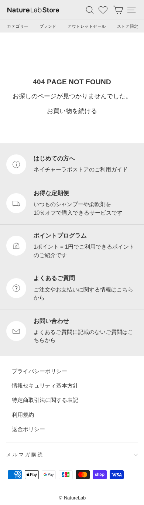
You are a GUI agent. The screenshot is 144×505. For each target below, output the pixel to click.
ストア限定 (127, 26)
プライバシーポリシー (39, 371)
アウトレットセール (87, 26)
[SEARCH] (90, 10)
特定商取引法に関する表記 (45, 400)
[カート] (118, 10)
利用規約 (23, 414)
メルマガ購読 (25, 454)
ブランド (48, 26)
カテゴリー (17, 26)
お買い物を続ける (72, 111)
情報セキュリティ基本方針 (45, 385)
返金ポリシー (28, 429)
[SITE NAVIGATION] (131, 10)
